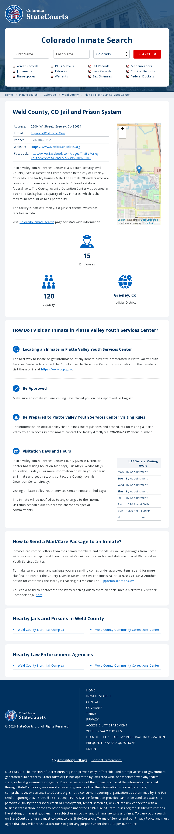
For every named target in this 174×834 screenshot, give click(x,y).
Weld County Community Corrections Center (127, 630)
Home (90, 690)
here (39, 595)
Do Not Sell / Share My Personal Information (125, 737)
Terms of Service (109, 818)
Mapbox (149, 223)
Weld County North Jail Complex (41, 630)
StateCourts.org (36, 14)
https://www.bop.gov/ (56, 369)
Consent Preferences (106, 760)
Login (91, 749)
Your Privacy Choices (104, 731)
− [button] (122, 135)
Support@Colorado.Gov (48, 133)
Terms (91, 714)
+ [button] (122, 128)
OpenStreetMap (149, 219)
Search (145, 54)
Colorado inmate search (37, 222)
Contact (93, 702)
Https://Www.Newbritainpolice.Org (55, 147)
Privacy (92, 719)
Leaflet (121, 219)
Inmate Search (98, 696)
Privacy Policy (144, 818)
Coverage (94, 708)
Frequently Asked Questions (110, 743)
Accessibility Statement (106, 725)
